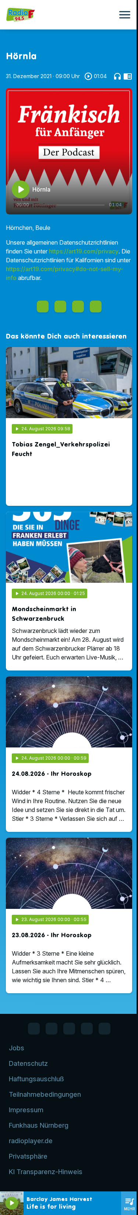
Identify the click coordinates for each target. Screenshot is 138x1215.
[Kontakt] (104, 1028)
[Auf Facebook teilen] (43, 306)
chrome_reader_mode (127, 76)
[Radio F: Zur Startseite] (60, 14)
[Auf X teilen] (60, 306)
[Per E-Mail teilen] (96, 306)
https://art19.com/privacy (83, 251)
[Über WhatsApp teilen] (78, 306)
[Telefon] (87, 1028)
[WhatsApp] (51, 1028)
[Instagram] (69, 1028)
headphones (117, 76)
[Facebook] (34, 1028)
